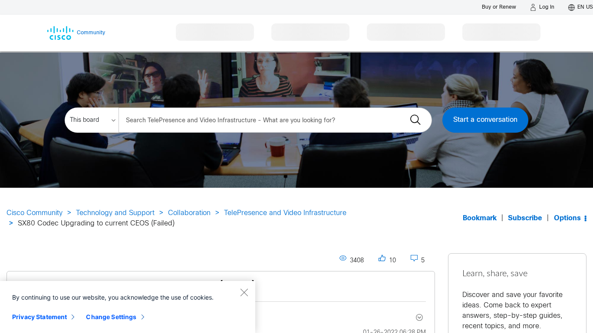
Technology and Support (115, 213)
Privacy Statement (39, 316)
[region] (127, 307)
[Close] (244, 292)
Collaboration (189, 213)
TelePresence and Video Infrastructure (285, 213)
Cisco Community (35, 213)
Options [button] (567, 218)
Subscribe (525, 218)
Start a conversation (485, 120)
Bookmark (480, 218)
